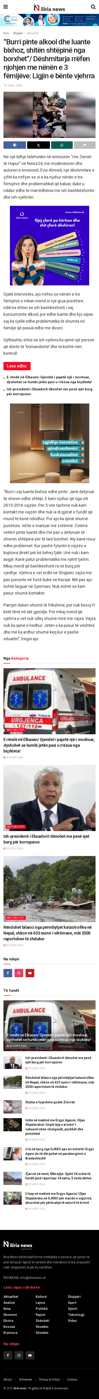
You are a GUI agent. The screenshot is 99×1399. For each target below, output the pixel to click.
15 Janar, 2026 (12, 85)
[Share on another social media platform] (85, 145)
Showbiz (42, 1327)
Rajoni (40, 1315)
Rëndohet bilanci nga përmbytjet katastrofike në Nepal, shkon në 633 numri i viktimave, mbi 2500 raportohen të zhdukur (47, 933)
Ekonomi (10, 1315)
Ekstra (8, 1321)
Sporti (72, 1309)
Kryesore (10, 1333)
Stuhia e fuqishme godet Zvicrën (50, 1102)
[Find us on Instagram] (19, 973)
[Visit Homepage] (49, 7)
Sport (72, 1303)
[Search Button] (93, 7)
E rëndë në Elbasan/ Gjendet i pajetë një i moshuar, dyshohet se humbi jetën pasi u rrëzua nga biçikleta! (49, 745)
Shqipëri (18, 33)
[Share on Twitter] (38, 145)
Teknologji (76, 1315)
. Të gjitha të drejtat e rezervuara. (41, 1388)
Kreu (6, 33)
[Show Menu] (5, 7)
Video (72, 1321)
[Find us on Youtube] (30, 973)
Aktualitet (33, 33)
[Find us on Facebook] (7, 973)
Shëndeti (42, 1321)
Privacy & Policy (49, 1379)
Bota (7, 1309)
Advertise (25, 1379)
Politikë (42, 1309)
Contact (72, 1379)
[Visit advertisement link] (49, 20)
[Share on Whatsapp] (62, 145)
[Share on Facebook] (14, 145)
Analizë (9, 1303)
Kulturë (41, 1297)
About (7, 1379)
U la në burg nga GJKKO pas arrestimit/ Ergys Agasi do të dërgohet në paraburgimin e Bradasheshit (59, 1153)
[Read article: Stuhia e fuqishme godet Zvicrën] (12, 1106)
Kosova (9, 1327)
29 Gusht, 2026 (14, 757)
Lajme (40, 1303)
